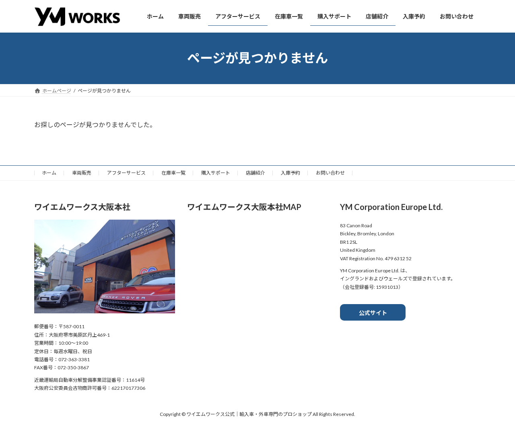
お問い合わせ (330, 173)
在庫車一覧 (173, 173)
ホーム (49, 173)
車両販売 (81, 173)
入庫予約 (290, 173)
